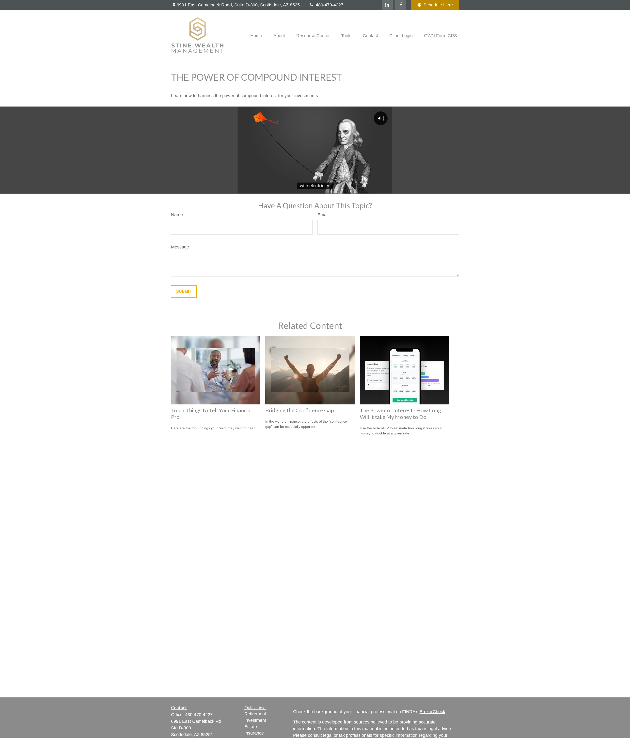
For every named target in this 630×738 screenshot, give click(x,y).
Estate (250, 726)
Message (180, 247)
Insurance (254, 733)
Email (323, 214)
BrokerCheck (432, 711)
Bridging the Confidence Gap (299, 410)
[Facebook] (400, 5)
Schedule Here (438, 4)
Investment (255, 720)
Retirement (255, 713)
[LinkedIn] (387, 5)
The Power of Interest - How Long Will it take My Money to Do (400, 413)
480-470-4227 (329, 4)
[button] (256, 35)
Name (177, 214)
